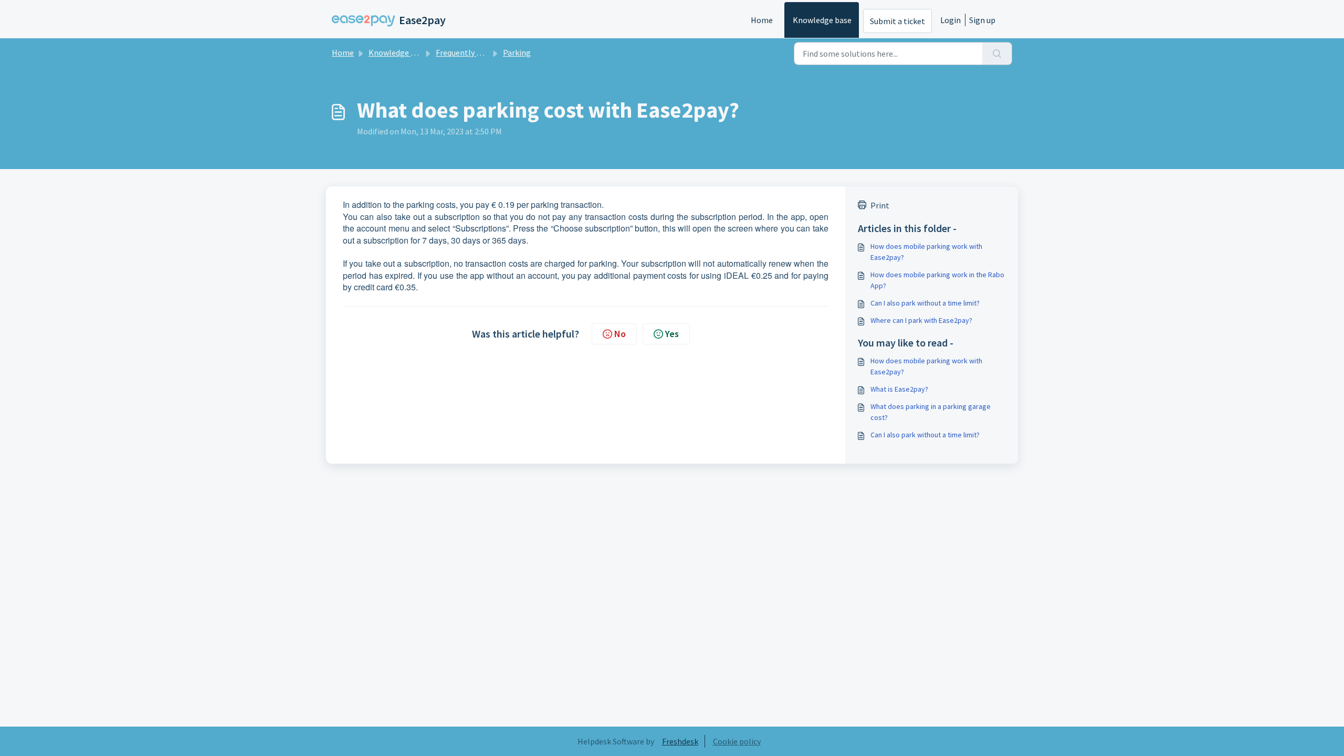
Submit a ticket (897, 21)
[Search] (997, 53)
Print (879, 205)
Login (950, 20)
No (620, 334)
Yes (672, 334)
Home (762, 20)
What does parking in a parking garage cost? (930, 412)
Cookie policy (737, 741)
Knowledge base (822, 20)
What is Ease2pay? (899, 389)
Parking (517, 52)
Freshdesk (680, 741)
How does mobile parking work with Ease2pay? (926, 252)
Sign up (982, 20)
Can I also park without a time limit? (925, 303)
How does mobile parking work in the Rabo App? (937, 280)
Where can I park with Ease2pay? (921, 320)
